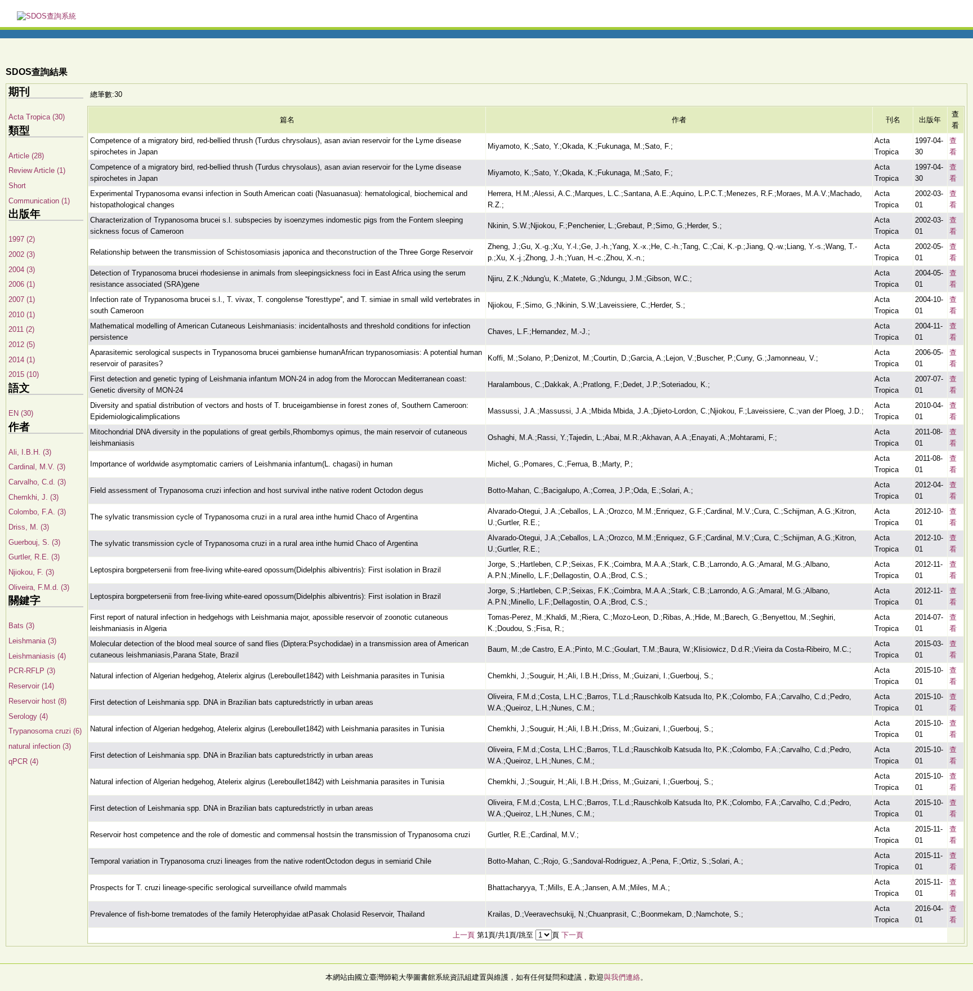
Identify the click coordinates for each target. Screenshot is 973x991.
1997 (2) (21, 239)
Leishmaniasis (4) (37, 656)
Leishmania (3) (32, 641)
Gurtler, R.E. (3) (34, 557)
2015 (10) (23, 374)
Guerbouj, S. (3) (34, 542)
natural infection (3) (39, 746)
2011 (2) (21, 329)
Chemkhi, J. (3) (33, 497)
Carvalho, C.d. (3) (37, 482)
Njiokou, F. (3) (31, 572)
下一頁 (572, 935)
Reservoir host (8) (37, 701)
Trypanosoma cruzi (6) (45, 731)
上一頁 (464, 935)
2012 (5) (21, 344)
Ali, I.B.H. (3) (29, 452)
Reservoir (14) (31, 686)
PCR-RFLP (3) (31, 670)
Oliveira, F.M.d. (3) (38, 587)
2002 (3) (21, 254)
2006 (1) (21, 284)
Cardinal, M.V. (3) (36, 467)
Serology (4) (28, 716)
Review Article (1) (36, 170)
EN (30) (20, 413)
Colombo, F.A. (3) (37, 512)
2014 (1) (21, 359)
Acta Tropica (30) (36, 117)
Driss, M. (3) (28, 527)
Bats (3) (21, 625)
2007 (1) (21, 299)
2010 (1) (21, 314)
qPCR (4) (23, 761)
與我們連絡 (622, 977)
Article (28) (26, 156)
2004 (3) (21, 269)
